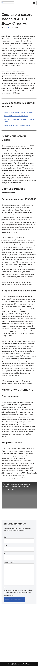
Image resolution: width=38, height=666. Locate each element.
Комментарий (9, 562)
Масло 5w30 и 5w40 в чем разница (16, 116)
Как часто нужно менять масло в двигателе (19, 112)
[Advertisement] (19, 632)
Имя (5, 537)
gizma (8, 27)
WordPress (26, 664)
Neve (10, 664)
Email (6, 545)
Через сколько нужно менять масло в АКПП (19, 125)
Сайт (5, 554)
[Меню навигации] (34, 3)
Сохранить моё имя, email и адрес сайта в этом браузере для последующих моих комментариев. (18, 592)
